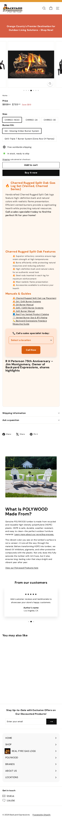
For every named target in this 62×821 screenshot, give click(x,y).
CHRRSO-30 (50, 120)
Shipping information (14, 413)
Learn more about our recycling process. (34, 534)
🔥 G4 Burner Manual (23, 304)
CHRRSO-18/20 (12, 120)
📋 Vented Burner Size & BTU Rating (30, 317)
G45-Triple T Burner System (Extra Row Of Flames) (29, 138)
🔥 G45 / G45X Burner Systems (28, 308)
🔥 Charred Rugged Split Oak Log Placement (34, 298)
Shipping (6, 159)
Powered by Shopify (41, 815)
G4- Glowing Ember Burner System (22, 131)
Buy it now (31, 172)
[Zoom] (50, 83)
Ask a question (10, 420)
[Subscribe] (51, 721)
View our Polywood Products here (21, 567)
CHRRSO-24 (32, 120)
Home (5, 95)
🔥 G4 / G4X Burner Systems (27, 301)
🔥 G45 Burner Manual (24, 311)
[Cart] (50, 8)
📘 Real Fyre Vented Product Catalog (31, 314)
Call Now (31, 349)
